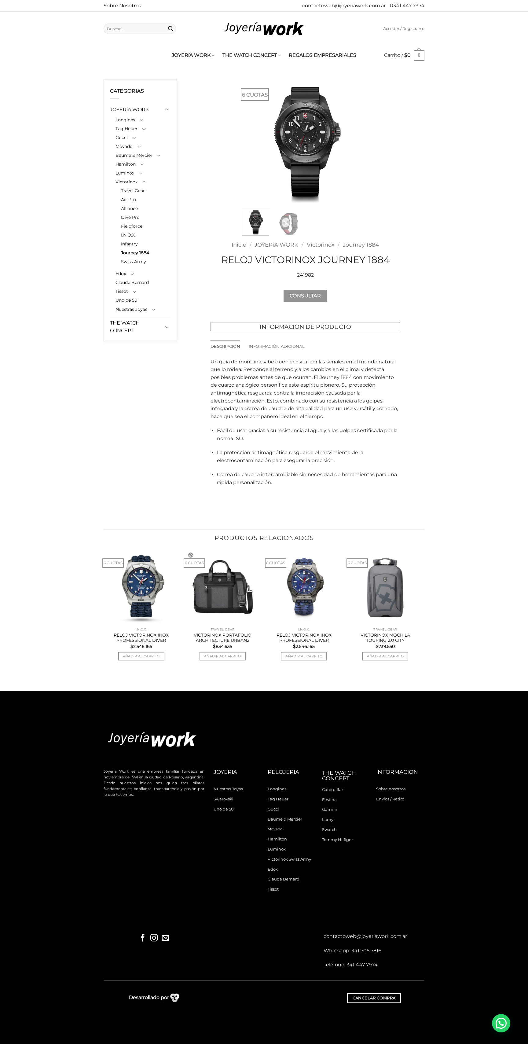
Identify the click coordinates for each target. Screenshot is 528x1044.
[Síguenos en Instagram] (154, 938)
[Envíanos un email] (165, 938)
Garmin (329, 809)
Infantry (129, 244)
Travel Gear (133, 190)
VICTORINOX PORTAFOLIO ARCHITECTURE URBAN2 (222, 638)
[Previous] (252, 142)
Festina (329, 799)
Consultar (305, 296)
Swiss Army (133, 261)
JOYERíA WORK (191, 55)
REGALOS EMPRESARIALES (322, 55)
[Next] (358, 142)
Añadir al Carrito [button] (141, 656)
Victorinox (127, 182)
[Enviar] (170, 29)
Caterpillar (332, 789)
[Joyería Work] (264, 28)
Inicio (239, 244)
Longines (125, 120)
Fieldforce (131, 226)
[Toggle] (166, 109)
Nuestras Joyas (131, 309)
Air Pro (128, 199)
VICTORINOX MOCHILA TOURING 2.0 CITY (385, 638)
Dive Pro (130, 217)
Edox (121, 273)
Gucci (122, 137)
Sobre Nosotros (122, 6)
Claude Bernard (132, 282)
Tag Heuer (127, 128)
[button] (403, 28)
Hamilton (126, 164)
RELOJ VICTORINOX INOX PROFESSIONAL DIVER (141, 638)
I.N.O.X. (128, 235)
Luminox (125, 173)
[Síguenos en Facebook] (142, 938)
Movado (124, 146)
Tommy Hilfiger (337, 839)
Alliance (129, 208)
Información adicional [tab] (277, 346)
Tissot (122, 291)
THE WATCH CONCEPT (249, 55)
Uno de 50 (126, 300)
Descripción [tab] (225, 346)
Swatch (329, 829)
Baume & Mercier (134, 155)
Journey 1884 (135, 252)
